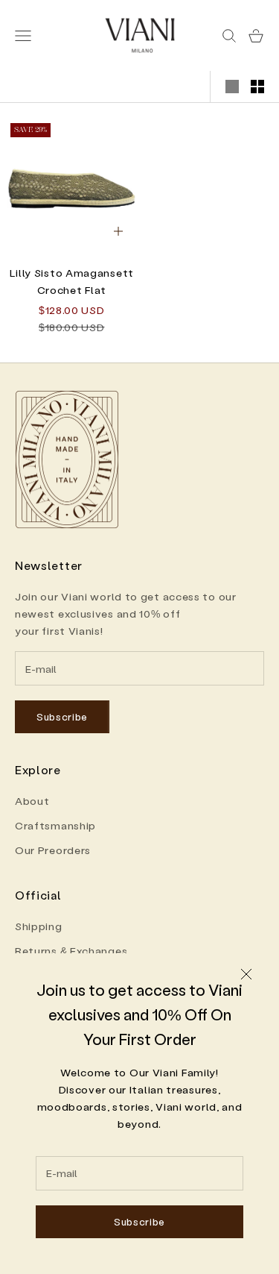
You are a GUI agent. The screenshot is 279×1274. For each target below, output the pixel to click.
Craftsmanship (55, 825)
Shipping (38, 926)
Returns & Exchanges (71, 951)
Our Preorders (53, 850)
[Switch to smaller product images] (257, 86)
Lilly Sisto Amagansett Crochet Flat (72, 281)
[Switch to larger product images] (232, 86)
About (32, 801)
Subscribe (139, 1221)
